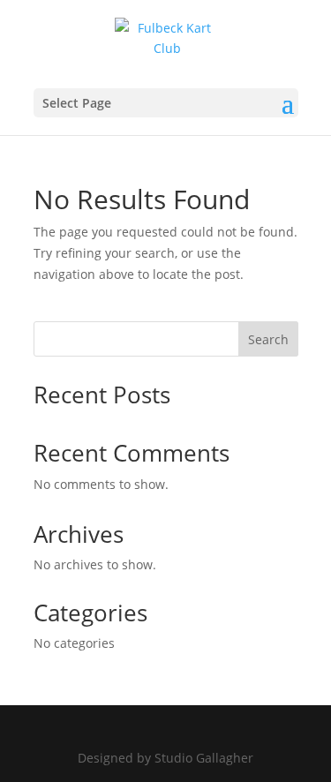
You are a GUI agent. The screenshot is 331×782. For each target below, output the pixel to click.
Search (268, 339)
